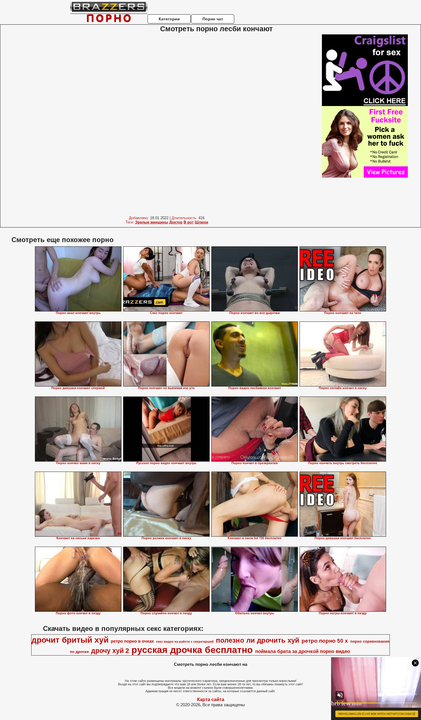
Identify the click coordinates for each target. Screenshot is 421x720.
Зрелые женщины (151, 222)
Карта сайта (210, 699)
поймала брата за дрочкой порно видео (302, 651)
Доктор (175, 222)
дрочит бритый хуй (70, 639)
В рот (189, 222)
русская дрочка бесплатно (192, 650)
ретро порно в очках (132, 641)
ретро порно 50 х (325, 641)
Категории (169, 19)
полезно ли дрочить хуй (257, 640)
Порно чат (212, 19)
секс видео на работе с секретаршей (185, 641)
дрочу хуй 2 (110, 650)
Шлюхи (201, 222)
